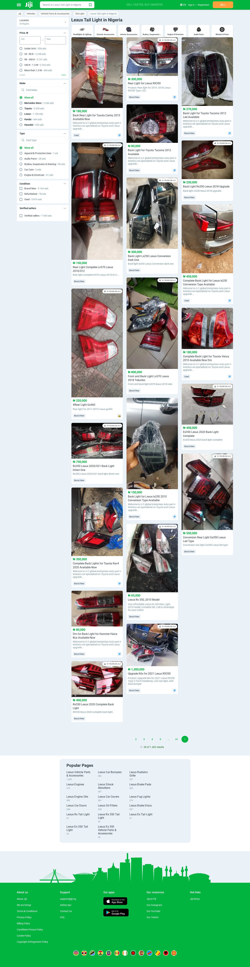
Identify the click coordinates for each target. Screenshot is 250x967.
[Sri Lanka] (141, 953)
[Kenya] (76, 953)
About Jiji (22, 899)
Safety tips (65, 905)
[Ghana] (100, 953)
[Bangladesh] (133, 953)
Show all (29, 97)
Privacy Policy (24, 917)
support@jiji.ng (68, 899)
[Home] (29, 4)
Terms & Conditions (27, 911)
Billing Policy (23, 923)
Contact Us (66, 911)
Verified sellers (38, 216)
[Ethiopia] (108, 953)
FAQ (62, 917)
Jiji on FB (151, 899)
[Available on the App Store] (115, 901)
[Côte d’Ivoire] (125, 953)
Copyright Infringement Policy (32, 941)
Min (23, 39)
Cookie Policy (24, 935)
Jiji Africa (195, 899)
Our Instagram (154, 905)
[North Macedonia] (174, 953)
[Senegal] (117, 953)
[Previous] (119, 739)
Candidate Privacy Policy (30, 929)
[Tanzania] (92, 953)
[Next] (184, 739)
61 (176, 739)
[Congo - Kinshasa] (149, 953)
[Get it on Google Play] (116, 913)
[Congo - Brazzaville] (157, 953)
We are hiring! (24, 905)
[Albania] (166, 953)
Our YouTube (153, 911)
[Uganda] (84, 953)
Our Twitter (153, 917)
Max (48, 39)
